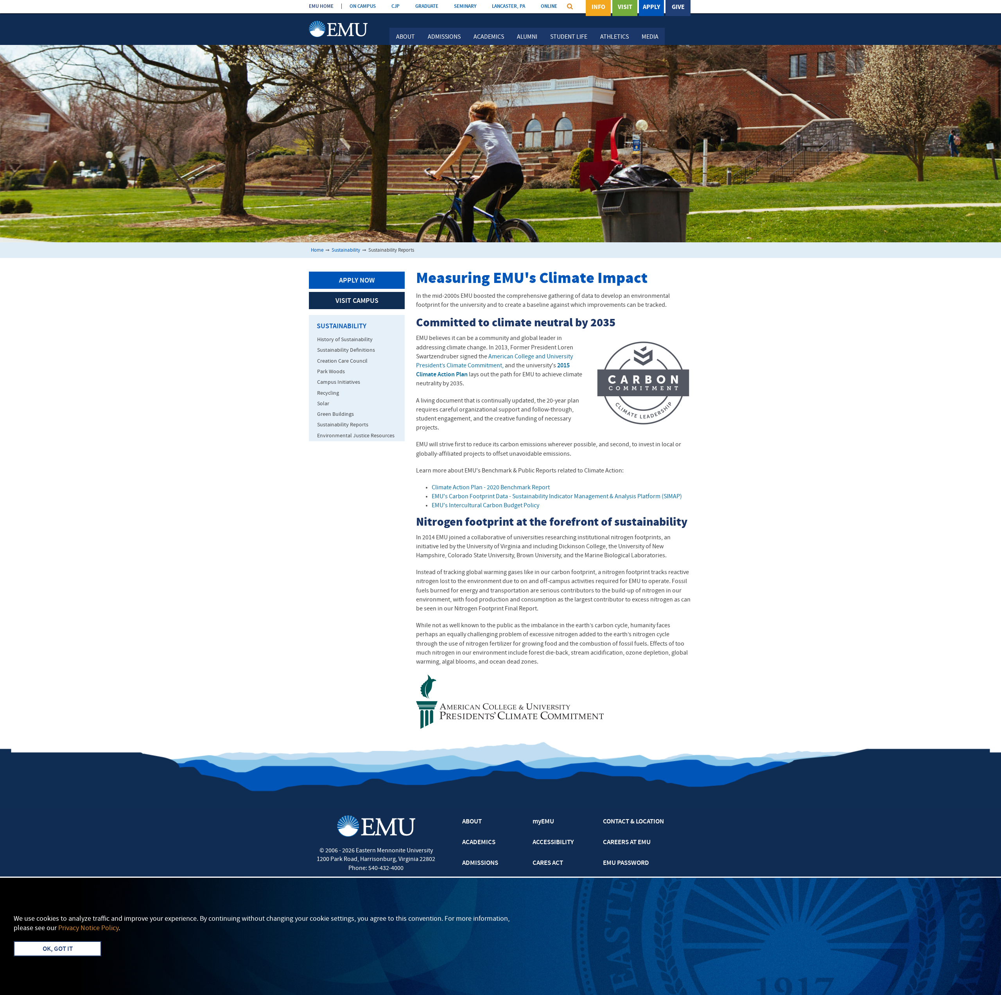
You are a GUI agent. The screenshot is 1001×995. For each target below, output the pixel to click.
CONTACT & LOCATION (633, 821)
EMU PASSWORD (626, 863)
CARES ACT (548, 863)
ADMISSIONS (480, 863)
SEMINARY (465, 6)
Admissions (444, 37)
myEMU (543, 821)
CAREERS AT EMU (627, 842)
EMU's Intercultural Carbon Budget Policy (485, 506)
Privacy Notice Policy (88, 928)
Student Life (568, 37)
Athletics (614, 37)
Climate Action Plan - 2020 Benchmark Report (491, 488)
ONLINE (549, 6)
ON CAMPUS (363, 6)
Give (678, 7)
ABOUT (472, 821)
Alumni (527, 37)
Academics (489, 37)
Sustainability (346, 250)
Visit (625, 7)
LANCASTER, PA (508, 6)
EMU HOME (321, 6)
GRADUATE (426, 6)
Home (317, 250)
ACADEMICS (478, 842)
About (405, 37)
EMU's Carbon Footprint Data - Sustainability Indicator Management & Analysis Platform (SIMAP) (557, 497)
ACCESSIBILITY (553, 842)
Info (598, 7)
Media (650, 37)
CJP (395, 6)
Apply (651, 7)
